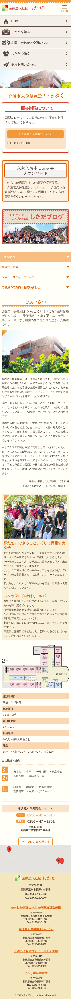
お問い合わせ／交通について (31, 43)
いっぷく (36, 929)
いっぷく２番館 (36, 951)
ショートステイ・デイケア (18, 277)
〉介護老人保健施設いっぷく (35, 134)
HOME (15, 21)
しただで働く (20, 53)
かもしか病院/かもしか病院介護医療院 (36, 907)
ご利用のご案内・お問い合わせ (21, 287)
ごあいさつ (8, 256)
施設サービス (10, 266)
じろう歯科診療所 (36, 973)
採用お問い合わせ (23, 64)
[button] (62, 861)
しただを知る (20, 32)
